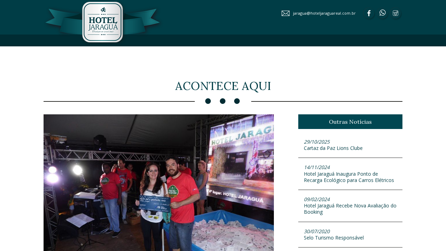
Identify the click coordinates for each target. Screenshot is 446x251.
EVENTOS (310, 53)
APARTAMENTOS (245, 53)
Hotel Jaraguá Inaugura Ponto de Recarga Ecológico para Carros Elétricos (349, 173)
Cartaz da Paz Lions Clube (333, 144)
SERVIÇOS (384, 53)
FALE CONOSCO (307, 65)
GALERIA (234, 65)
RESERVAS (347, 65)
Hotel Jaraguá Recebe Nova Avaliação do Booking (350, 205)
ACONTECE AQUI (195, 65)
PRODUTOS (267, 65)
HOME (162, 53)
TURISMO (381, 65)
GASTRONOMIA (348, 53)
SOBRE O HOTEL (197, 53)
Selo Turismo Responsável (334, 234)
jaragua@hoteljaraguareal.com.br (324, 13)
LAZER (282, 53)
